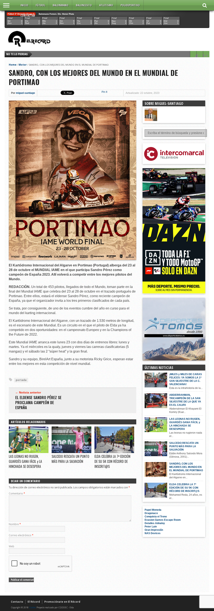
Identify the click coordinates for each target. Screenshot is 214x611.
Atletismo (106, 5)
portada (21, 380)
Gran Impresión (154, 529)
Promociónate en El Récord (62, 601)
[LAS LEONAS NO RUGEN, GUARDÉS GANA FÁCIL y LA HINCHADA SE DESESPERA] (28, 452)
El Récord (34, 601)
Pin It (104, 91)
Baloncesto (84, 5)
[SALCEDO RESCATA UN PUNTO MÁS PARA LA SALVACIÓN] (71, 452)
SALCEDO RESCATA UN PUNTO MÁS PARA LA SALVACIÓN (70, 459)
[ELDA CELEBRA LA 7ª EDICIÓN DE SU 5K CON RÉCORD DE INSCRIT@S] (114, 452)
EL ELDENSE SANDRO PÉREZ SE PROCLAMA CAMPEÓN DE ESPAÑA (38, 402)
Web (11, 546)
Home (13, 64)
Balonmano (60, 5)
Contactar (27, 16)
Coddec (32, 607)
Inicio (24, 5)
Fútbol (40, 5)
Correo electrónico (21, 535)
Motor (23, 64)
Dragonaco (151, 513)
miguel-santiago (25, 93)
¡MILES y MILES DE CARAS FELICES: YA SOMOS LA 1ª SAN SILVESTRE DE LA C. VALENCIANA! (185, 379)
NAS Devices (152, 533)
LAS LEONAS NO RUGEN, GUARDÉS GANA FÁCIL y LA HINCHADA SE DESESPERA (25, 461)
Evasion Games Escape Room (163, 519)
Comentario (17, 493)
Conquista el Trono (156, 516)
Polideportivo (130, 5)
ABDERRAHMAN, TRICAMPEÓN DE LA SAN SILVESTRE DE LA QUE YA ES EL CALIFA (185, 399)
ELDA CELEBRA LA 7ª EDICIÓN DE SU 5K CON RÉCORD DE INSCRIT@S (112, 461)
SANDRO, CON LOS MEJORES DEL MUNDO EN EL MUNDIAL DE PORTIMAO (186, 467)
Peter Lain (151, 526)
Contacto (17, 601)
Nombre (15, 524)
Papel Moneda (153, 509)
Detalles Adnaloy (155, 523)
